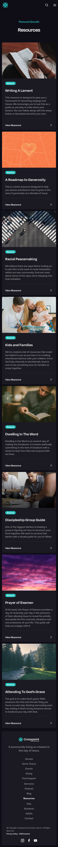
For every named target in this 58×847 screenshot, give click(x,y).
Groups (29, 758)
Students (29, 808)
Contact (29, 818)
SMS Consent (24, 834)
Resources (29, 798)
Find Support (29, 778)
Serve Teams (29, 763)
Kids (29, 803)
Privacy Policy (12, 834)
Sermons (29, 783)
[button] (54, 5)
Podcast (29, 788)
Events (29, 768)
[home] (5, 5)
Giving (29, 773)
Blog (29, 793)
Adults (29, 813)
